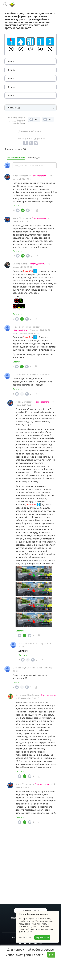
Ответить (17, 205)
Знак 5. (11, 95)
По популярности (16, 157)
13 (14, 256)
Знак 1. (11, 61)
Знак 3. (11, 78)
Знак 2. (11, 70)
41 (14, 210)
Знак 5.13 (28, 271)
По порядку (34, 157)
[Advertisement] (30, 864)
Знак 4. (11, 87)
